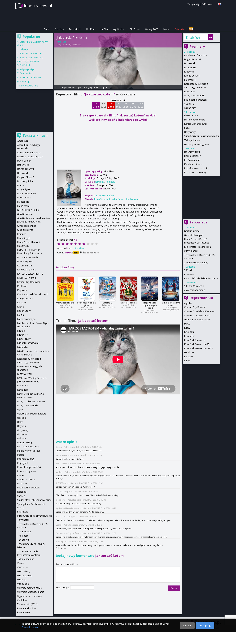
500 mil (188, 270)
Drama (20, 185)
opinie (105, 87)
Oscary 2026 (151, 29)
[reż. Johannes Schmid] (65, 289)
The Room (22, 535)
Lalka (187, 127)
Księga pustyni (192, 75)
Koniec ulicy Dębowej (195, 123)
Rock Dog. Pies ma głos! (86, 304)
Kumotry (21, 302)
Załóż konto (207, 4)
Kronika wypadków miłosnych (32, 294)
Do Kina (90, 29)
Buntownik (189, 63)
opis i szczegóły (84, 87)
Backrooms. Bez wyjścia (30, 156)
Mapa (166, 29)
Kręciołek (189, 71)
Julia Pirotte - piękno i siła (197, 246)
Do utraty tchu (192, 151)
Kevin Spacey (101, 199)
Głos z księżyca (25, 229)
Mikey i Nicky (24, 338)
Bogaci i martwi (192, 59)
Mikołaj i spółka (128, 302)
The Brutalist (24, 531)
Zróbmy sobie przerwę (196, 262)
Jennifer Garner (117, 199)
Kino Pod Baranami (194, 340)
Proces (20, 475)
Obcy (20, 409)
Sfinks (187, 360)
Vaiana (20, 563)
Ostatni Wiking (25, 442)
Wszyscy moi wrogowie (196, 144)
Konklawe (22, 286)
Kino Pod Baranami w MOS (198, 348)
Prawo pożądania (26, 471)
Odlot (20, 421)
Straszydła (22, 511)
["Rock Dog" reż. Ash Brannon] (86, 289)
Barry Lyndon (24, 160)
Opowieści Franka (65, 302)
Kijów (187, 327)
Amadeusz (22, 140)
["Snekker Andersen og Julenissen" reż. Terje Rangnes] (170, 289)
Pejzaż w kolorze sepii (195, 168)
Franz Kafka (23, 205)
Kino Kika (189, 331)
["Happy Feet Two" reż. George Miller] (149, 289)
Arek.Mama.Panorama (195, 55)
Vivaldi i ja (189, 103)
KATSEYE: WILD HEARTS (30, 273)
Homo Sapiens (25, 261)
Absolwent (189, 274)
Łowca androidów (26, 608)
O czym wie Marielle (194, 95)
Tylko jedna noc (192, 140)
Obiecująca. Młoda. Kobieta (31, 413)
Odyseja (24, 49)
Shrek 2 (21, 495)
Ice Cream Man (192, 160)
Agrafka (188, 303)
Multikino (189, 352)
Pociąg (20, 454)
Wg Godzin (118, 29)
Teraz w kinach (35, 135)
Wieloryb (21, 579)
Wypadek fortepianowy (29, 596)
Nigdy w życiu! (24, 373)
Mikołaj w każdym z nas (171, 304)
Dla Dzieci (135, 29)
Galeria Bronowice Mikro (197, 319)
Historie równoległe (194, 119)
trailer (97, 87)
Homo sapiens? (192, 155)
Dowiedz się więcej (32, 627)
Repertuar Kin (201, 298)
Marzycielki (190, 79)
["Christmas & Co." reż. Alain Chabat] (128, 289)
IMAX (187, 323)
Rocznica (21, 491)
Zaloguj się (193, 4)
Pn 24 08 (118, 105)
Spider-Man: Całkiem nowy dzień (34, 499)
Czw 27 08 (140, 105)
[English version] (219, 4)
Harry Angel (23, 238)
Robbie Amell (133, 199)
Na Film (104, 29)
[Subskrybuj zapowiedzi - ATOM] (190, 29)
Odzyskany (190, 131)
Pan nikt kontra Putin (28, 446)
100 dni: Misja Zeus (194, 285)
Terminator (23, 519)
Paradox (188, 356)
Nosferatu (22, 385)
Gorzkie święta (192, 230)
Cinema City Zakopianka (197, 315)
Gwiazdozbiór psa (193, 235)
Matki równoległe (26, 318)
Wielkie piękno (24, 575)
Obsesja (21, 417)
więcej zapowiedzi (195, 289)
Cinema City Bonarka (195, 307)
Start (46, 29)
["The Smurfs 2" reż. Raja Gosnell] (107, 289)
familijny (99, 181)
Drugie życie (23, 189)
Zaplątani (22, 600)
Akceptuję (205, 625)
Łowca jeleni (23, 612)
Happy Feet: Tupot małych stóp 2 (149, 305)
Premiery (59, 29)
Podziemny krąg (25, 458)
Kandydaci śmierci (193, 164)
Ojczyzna (22, 434)
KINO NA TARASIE (26, 277)
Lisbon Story (24, 310)
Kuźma (20, 306)
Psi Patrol (25, 65)
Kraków (193, 37)
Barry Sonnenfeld (73, 44)
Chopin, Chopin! (25, 177)
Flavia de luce (191, 115)
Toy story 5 (23, 539)
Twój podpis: (63, 587)
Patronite (179, 29)
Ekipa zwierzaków (26, 193)
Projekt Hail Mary (26, 479)
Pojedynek (22, 463)
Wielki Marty (23, 571)
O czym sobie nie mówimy (31, 401)
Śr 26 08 (133, 105)
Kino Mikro (189, 335)
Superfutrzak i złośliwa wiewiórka (201, 135)
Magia (20, 314)
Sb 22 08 (103, 105)
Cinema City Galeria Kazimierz (199, 311)
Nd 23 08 (111, 105)
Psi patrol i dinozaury (195, 172)
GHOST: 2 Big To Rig (28, 209)
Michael (21, 330)
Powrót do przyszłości (29, 467)
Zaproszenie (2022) (27, 604)
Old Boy (21, 438)
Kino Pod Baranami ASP (196, 344)
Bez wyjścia (23, 164)
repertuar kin (68, 87)
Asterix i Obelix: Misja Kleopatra (201, 278)
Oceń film (79, 248)
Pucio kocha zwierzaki (195, 99)
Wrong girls (190, 107)
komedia (110, 181)
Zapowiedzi (75, 29)
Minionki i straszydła (28, 342)
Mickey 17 (22, 334)
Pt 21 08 (96, 105)
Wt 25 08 (126, 105)
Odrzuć (187, 625)
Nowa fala (189, 91)
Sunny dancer (191, 250)
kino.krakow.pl (38, 6)
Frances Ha (190, 67)
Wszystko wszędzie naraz (30, 591)
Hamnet (21, 233)
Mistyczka (22, 347)
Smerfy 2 (107, 302)
